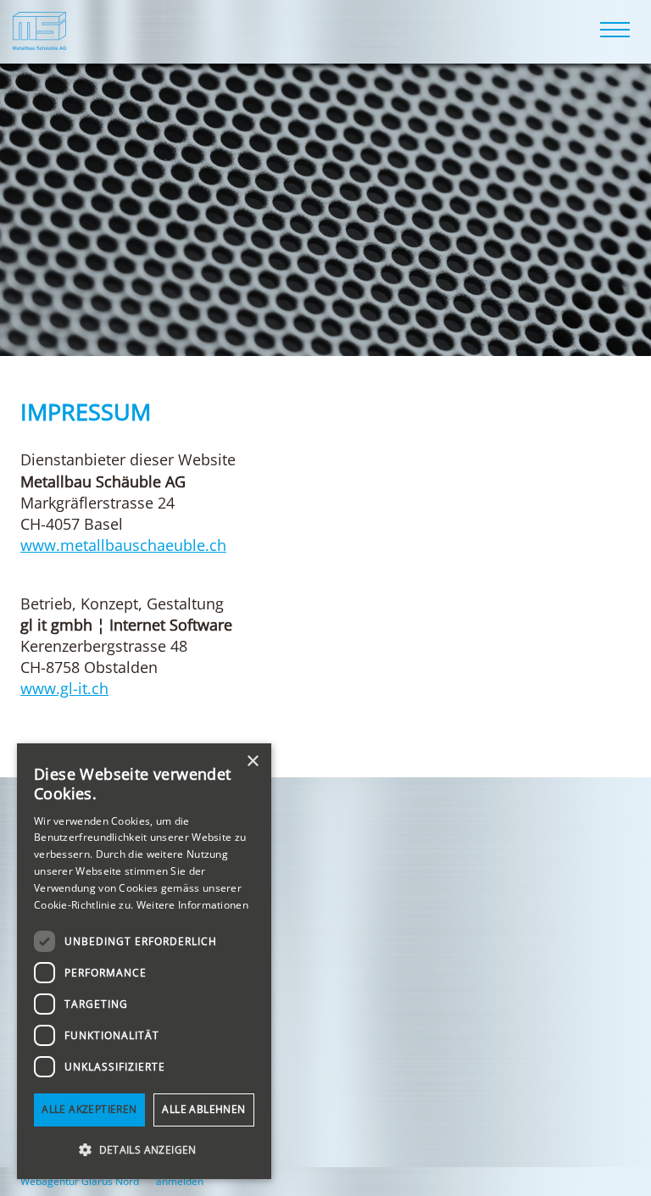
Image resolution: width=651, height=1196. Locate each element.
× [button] (252, 761)
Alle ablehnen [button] (203, 1109)
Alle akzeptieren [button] (89, 1109)
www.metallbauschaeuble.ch (123, 545)
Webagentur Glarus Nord (79, 1182)
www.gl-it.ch (64, 688)
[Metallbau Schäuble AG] (39, 28)
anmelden (179, 1181)
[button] (144, 1150)
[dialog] (144, 961)
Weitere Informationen (192, 905)
